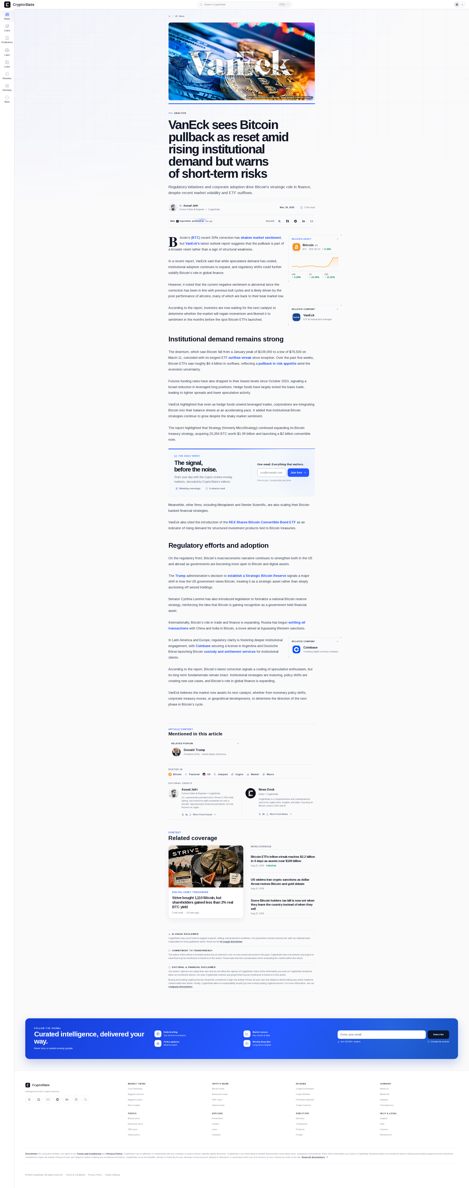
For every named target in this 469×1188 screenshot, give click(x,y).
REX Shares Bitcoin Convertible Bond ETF (262, 522)
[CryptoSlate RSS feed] (86, 1099)
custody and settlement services (230, 651)
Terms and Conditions (89, 1153)
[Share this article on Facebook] (287, 221)
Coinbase (203, 646)
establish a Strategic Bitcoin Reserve (257, 576)
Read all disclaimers (313, 1157)
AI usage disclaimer (231, 941)
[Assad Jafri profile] (173, 793)
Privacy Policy (114, 1153)
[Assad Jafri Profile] (172, 207)
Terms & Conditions (75, 1175)
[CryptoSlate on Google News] (39, 1099)
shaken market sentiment (261, 238)
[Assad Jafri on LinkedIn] (186, 814)
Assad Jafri (190, 205)
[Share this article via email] (311, 221)
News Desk (266, 789)
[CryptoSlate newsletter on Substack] (48, 1099)
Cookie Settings (112, 1175)
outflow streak (239, 358)
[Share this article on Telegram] (295, 221)
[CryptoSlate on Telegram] (57, 1099)
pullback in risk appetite (277, 363)
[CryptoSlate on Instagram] (76, 1099)
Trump (180, 576)
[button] (7, 99)
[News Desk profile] (250, 793)
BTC (195, 238)
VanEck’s (192, 243)
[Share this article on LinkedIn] (303, 221)
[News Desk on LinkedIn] (263, 814)
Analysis (180, 113)
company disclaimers (180, 987)
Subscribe (438, 1034)
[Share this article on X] (279, 221)
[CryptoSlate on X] (29, 1099)
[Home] (169, 16)
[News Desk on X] (260, 814)
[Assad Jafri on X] (183, 814)
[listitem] (174, 774)
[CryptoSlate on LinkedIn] (67, 1099)
